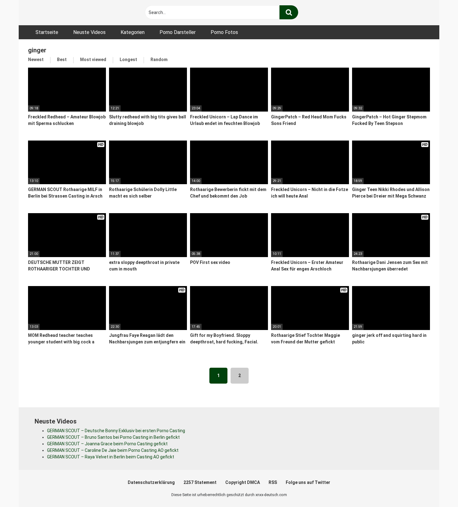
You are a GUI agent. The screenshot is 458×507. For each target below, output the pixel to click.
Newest (36, 59)
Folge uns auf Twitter (308, 482)
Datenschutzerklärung (151, 482)
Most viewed (93, 59)
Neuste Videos (89, 32)
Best (62, 59)
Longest (128, 59)
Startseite (47, 32)
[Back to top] (437, 488)
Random (159, 59)
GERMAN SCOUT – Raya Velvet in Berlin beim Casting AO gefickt (110, 456)
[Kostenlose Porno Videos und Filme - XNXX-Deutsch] (75, 12)
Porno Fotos (224, 32)
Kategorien (133, 32)
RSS (273, 482)
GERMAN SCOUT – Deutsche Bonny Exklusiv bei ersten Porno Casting (116, 430)
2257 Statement (200, 482)
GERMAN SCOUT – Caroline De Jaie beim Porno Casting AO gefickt (113, 450)
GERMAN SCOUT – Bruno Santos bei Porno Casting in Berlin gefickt (113, 437)
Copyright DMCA (242, 482)
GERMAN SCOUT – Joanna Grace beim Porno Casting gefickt (107, 443)
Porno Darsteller (178, 32)
